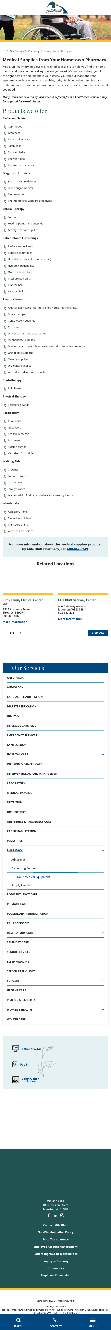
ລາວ (75, 1313)
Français (104, 1310)
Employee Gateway (55, 1261)
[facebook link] (49, 1215)
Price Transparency (55, 1239)
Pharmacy (33, 51)
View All (98, 633)
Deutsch (22, 1310)
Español (12, 1310)
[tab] (103, 754)
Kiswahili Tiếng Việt (43, 1313)
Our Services (28, 667)
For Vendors (55, 1268)
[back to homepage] (4, 51)
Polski (3, 1310)
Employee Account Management (55, 1247)
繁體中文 (50, 1310)
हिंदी (70, 1313)
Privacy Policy (68, 1301)
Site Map (58, 1301)
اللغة (56, 1313)
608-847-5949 (77, 549)
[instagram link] (62, 1215)
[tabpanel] (55, 872)
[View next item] (20, 633)
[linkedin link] (55, 1215)
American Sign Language (86, 1310)
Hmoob (41, 1310)
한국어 (63, 1313)
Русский (31, 1310)
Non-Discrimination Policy (55, 1232)
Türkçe (60, 1310)
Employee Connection (55, 1275)
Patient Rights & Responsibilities (55, 1254)
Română (69, 1310)
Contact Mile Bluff (55, 1225)
